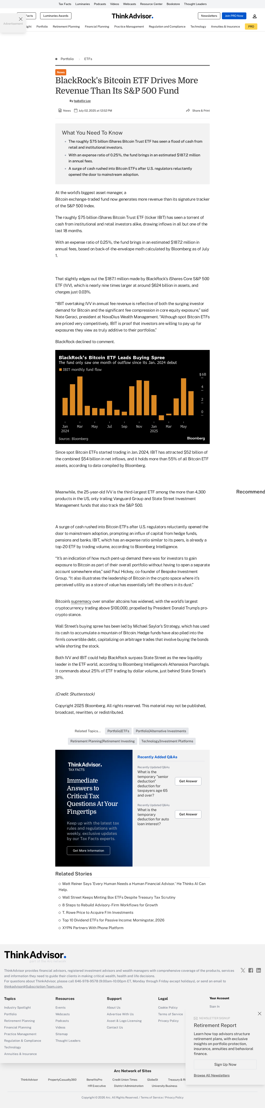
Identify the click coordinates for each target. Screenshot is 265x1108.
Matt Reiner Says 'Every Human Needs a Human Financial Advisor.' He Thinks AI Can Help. (132, 886)
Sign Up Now (225, 1064)
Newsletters (209, 15)
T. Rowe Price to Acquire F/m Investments (97, 912)
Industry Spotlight (17, 1007)
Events (60, 1007)
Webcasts (129, 4)
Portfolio (68, 59)
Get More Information (88, 850)
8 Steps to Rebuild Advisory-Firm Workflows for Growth (110, 905)
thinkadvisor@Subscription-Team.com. (33, 987)
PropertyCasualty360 (62, 1079)
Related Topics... (88, 731)
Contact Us (115, 1027)
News (61, 72)
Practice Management (20, 1034)
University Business (164, 1086)
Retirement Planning (19, 1020)
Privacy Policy (168, 1020)
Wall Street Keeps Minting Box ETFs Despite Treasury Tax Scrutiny (119, 897)
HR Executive (97, 1086)
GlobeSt (152, 1079)
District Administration (128, 1086)
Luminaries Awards (55, 15)
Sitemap (61, 1034)
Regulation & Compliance (22, 1040)
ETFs (88, 59)
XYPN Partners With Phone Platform (93, 928)
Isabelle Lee (82, 100)
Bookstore (173, 4)
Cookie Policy (168, 1007)
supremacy (81, 601)
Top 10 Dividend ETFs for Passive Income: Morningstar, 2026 (113, 920)
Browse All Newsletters (212, 1075)
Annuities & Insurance (20, 1054)
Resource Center (151, 4)
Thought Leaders (195, 4)
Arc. (108, 1097)
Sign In (215, 1006)
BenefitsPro (94, 1079)
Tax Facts (65, 4)
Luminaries (82, 4)
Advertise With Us (120, 1014)
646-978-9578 (86, 981)
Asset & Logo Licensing (124, 1020)
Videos (114, 4)
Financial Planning (17, 1027)
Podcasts (100, 4)
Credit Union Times (124, 1079)
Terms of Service (170, 1014)
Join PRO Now (234, 15)
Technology (12, 1047)
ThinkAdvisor (29, 1079)
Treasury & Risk (178, 1079)
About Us (113, 1007)
